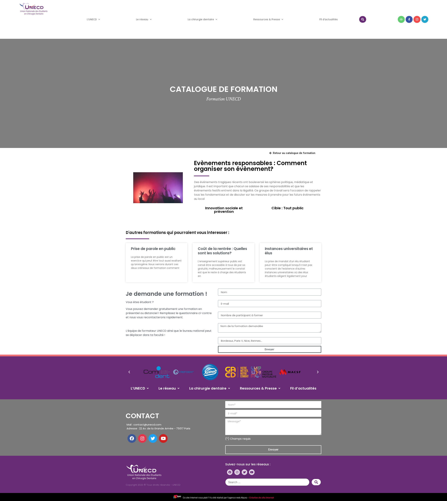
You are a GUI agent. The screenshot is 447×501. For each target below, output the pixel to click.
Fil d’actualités (328, 19)
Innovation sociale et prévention (224, 210)
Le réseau (142, 19)
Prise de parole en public (153, 248)
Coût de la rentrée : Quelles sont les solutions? (222, 251)
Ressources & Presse (266, 19)
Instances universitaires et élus (289, 251)
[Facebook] (131, 438)
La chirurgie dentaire (201, 19)
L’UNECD (92, 19)
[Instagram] (142, 438)
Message (224, 321)
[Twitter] (152, 438)
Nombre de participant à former (240, 310)
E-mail (222, 298)
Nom (221, 287)
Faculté (223, 335)
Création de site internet (261, 497)
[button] (292, 153)
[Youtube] (163, 438)
